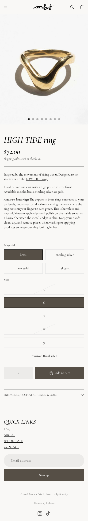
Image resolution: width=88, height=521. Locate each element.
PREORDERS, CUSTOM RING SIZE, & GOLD (30, 395)
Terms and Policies (44, 503)
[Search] (72, 7)
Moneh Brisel (36, 494)
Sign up (44, 475)
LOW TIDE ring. (37, 179)
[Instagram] (40, 513)
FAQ (7, 429)
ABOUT (9, 435)
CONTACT (11, 447)
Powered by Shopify (57, 494)
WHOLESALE (13, 441)
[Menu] (5, 7)
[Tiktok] (48, 513)
